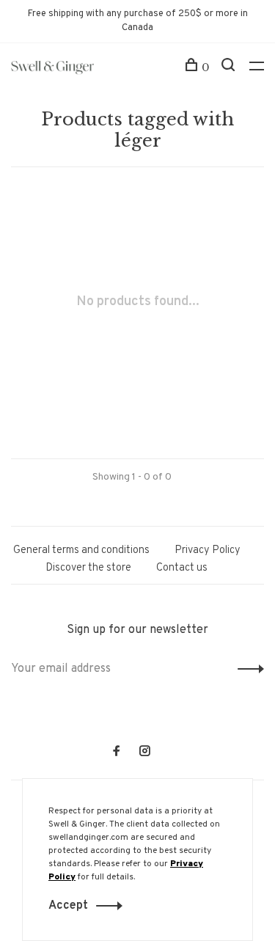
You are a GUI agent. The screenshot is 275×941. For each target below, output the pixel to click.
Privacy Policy (208, 550)
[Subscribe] (247, 669)
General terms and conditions (81, 550)
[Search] (229, 67)
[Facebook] (116, 753)
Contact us (182, 568)
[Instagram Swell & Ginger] (144, 753)
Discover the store (88, 568)
